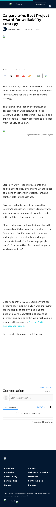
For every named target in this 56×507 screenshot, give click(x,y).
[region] (28, 405)
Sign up (48, 387)
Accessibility (10, 477)
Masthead (33, 477)
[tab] (10, 407)
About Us (9, 468)
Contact (32, 468)
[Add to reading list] (46, 76)
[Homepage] (9, 458)
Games (7, 485)
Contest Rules (35, 481)
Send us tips (10, 481)
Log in (42, 387)
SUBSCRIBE (40, 4)
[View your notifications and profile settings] (50, 407)
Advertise (9, 472)
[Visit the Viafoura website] (47, 422)
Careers (32, 485)
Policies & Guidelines (39, 472)
